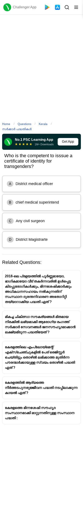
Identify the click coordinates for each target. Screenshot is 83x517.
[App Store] (57, 7)
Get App (68, 141)
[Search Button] (66, 7)
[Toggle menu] (76, 7)
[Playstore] (47, 7)
